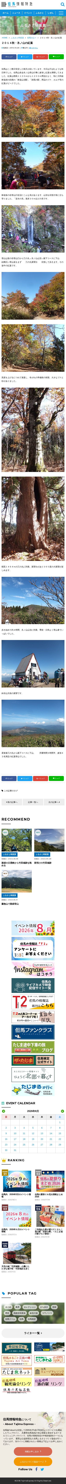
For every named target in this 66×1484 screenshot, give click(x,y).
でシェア (9, 57)
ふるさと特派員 (17, 38)
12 (33, 1133)
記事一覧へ (33, 802)
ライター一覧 (32, 1333)
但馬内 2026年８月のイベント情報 (16, 1230)
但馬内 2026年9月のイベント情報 (16, 1195)
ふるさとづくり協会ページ (32, 1462)
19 (33, 1139)
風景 (17, 1307)
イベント (28, 13)
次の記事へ (53, 802)
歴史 (7, 1313)
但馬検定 (32, 1319)
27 (42, 1144)
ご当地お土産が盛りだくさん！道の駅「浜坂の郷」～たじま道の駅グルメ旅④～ (49, 1231)
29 (60, 1144)
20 (42, 1139)
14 (51, 1133)
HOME (5, 38)
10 (15, 1133)
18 (24, 1139)
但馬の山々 (31, 38)
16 (6, 1139)
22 (60, 1139)
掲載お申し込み (32, 1451)
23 (6, 1144)
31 (15, 1150)
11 (24, 1133)
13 (42, 1133)
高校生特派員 (19, 1313)
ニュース (16, 13)
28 (51, 1144)
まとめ (8, 1307)
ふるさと (40, 13)
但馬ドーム (10, 1319)
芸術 (54, 1307)
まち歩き (44, 1307)
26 (33, 1144)
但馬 (21, 1319)
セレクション (30, 1307)
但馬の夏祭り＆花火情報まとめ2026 (49, 1195)
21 (51, 1139)
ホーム (6, 13)
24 (15, 1144)
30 (6, 1150)
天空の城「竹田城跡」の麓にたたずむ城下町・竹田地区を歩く (15, 1267)
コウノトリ (47, 1313)
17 (15, 1139)
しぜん (51, 13)
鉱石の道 (34, 1313)
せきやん (34, 48)
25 (24, 1144)
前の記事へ (12, 802)
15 (60, 1133)
